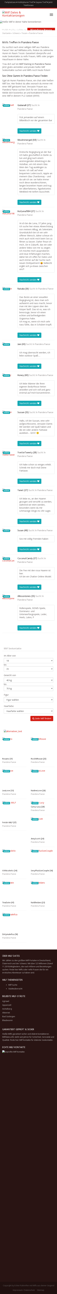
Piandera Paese (25, 109)
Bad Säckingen (8, 1016)
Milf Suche (12, 985)
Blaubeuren (7, 1020)
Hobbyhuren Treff (26, 2)
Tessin (24, 33)
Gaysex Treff (41, 2)
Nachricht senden (28, 130)
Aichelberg (7, 1009)
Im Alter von (10, 655)
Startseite (6, 33)
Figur (6, 694)
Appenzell (6, 1005)
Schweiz (16, 33)
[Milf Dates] (18, 14)
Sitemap (40, 1290)
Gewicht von (10, 675)
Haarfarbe (9, 706)
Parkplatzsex (10, 2)
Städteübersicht (15, 988)
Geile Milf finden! (42, 718)
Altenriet (6, 1012)
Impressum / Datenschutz (24, 1290)
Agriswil (5, 1001)
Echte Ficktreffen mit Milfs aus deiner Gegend (34, 1285)
